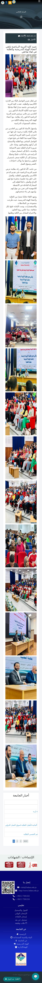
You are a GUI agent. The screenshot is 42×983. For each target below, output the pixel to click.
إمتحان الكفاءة (21, 917)
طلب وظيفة (20, 923)
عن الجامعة (22, 941)
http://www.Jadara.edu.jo (29, 891)
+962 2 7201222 (23, 896)
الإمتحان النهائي (21, 913)
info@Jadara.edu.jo (29, 887)
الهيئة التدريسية (23, 944)
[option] (9, 865)
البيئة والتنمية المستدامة (22, 937)
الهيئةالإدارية (22, 947)
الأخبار (33, 39)
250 (21, 36)
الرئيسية (22, 934)
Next (25, 841)
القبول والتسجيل (21, 910)
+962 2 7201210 (23, 899)
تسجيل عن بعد (21, 920)
